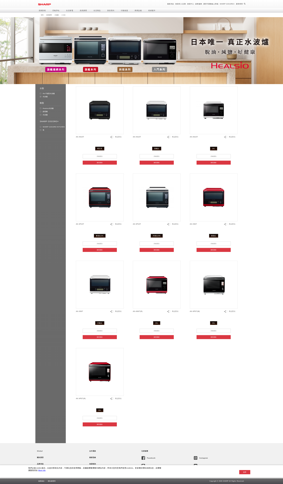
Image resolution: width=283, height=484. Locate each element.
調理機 (45, 111)
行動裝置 (124, 10)
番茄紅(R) (99, 236)
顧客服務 (198, 4)
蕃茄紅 (213, 236)
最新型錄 (92, 457)
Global (40, 451)
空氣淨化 (55, 10)
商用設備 (138, 10)
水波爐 (57, 15)
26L (213, 148)
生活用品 (97, 10)
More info (42, 470)
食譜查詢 (92, 464)
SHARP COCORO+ (227, 4)
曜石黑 (99, 148)
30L (213, 323)
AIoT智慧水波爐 (49, 93)
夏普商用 (239, 4)
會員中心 (190, 4)
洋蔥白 (99, 323)
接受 (244, 472)
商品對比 (118, 137)
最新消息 (170, 4)
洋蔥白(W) (157, 236)
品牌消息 (40, 464)
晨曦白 (156, 148)
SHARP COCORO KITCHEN (54, 127)
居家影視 (42, 10)
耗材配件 (151, 10)
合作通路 (92, 451)
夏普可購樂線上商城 (210, 4)
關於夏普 (40, 457)
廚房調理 (83, 10)
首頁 (42, 15)
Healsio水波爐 (48, 108)
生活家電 (69, 10)
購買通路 (100, 162)
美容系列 (110, 10)
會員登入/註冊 (180, 4)
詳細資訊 (100, 156)
